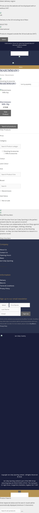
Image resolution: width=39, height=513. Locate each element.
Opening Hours (5, 255)
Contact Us (4, 252)
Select (4, 39)
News (2, 258)
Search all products (19, 53)
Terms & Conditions (7, 286)
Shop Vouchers (5, 238)
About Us (3, 250)
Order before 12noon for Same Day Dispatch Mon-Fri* (19, 43)
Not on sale (6, 201)
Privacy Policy (5, 288)
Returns (3, 283)
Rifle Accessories (11, 153)
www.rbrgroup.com (8, 483)
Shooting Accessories (11, 151)
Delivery (3, 280)
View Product (5, 113)
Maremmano (6, 191)
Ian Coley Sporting (6, 261)
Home (2, 75)
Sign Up (26, 314)
